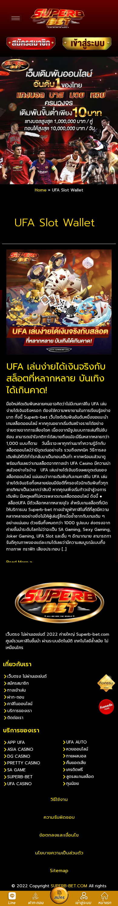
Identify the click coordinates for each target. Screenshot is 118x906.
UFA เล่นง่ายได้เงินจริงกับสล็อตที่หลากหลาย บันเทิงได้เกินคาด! (56, 378)
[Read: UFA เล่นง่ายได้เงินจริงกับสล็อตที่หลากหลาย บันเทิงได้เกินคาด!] (59, 302)
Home (41, 190)
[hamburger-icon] (15, 18)
